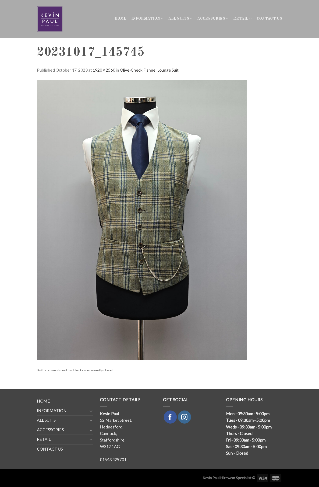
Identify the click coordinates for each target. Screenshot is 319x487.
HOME (120, 19)
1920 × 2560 (104, 70)
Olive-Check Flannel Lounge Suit (149, 70)
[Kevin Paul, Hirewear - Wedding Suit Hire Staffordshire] (50, 19)
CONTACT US (269, 19)
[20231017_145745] (142, 219)
